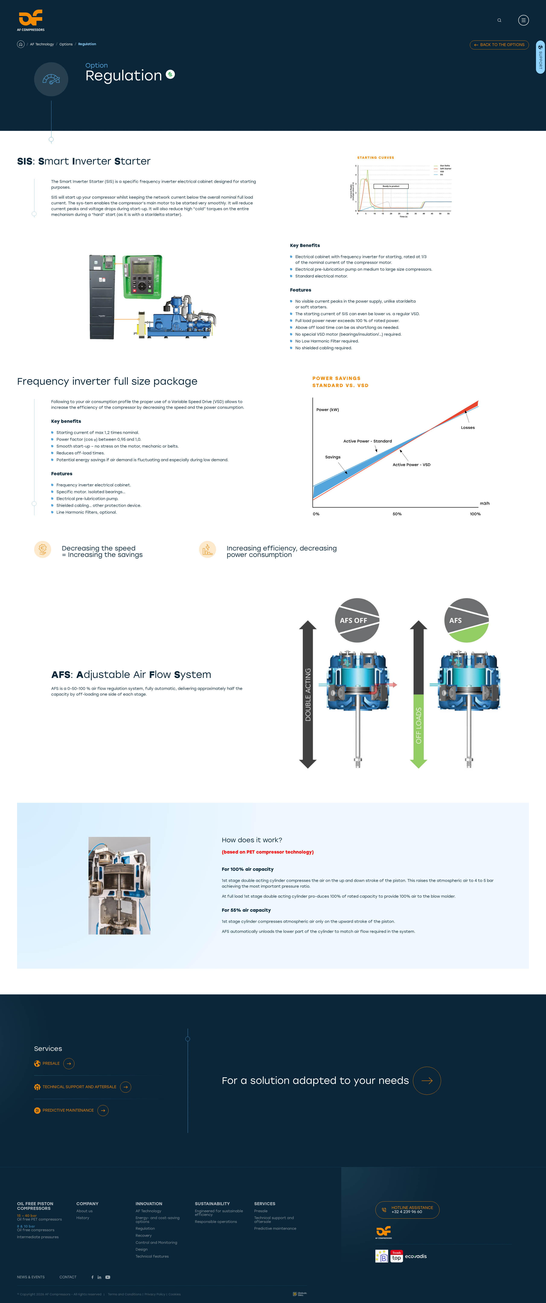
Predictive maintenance (68, 1110)
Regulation (145, 1229)
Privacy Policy (155, 1294)
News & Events (31, 1277)
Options (66, 44)
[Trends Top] (396, 1256)
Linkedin (99, 1277)
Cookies (174, 1294)
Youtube (107, 1277)
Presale (51, 1063)
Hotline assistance (412, 1209)
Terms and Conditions (124, 1294)
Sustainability (212, 1203)
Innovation (149, 1203)
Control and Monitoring (156, 1243)
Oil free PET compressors (39, 1217)
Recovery (144, 1236)
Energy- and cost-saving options (158, 1220)
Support (541, 60)
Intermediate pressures (38, 1237)
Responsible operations (216, 1222)
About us (84, 1211)
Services (264, 1203)
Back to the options (502, 44)
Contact (68, 1277)
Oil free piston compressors (35, 1206)
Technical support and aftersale (79, 1087)
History (82, 1218)
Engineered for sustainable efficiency (219, 1213)
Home (23, 44)
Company (87, 1203)
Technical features (152, 1256)
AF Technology (42, 44)
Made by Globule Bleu (300, 1294)
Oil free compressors (35, 1228)
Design (142, 1249)
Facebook (92, 1277)
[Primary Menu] (523, 20)
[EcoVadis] (416, 1256)
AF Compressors (30, 20)
